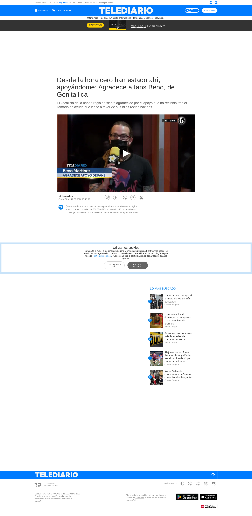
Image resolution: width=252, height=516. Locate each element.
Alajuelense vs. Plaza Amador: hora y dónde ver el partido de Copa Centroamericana (177, 357)
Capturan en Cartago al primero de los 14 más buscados (178, 298)
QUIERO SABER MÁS (114, 265)
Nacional (104, 18)
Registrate (209, 10)
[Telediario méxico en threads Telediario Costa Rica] (205, 483)
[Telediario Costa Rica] (126, 10)
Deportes (148, 18)
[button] (107, 197)
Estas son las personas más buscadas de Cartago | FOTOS (178, 336)
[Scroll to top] (213, 475)
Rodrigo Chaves (106, 3)
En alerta (113, 18)
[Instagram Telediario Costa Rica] (197, 483)
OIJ (73, 3)
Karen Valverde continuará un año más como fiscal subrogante (177, 374)
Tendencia (137, 18)
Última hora (92, 18)
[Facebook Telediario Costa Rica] (181, 483)
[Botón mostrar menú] (42, 10)
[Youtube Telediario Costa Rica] (213, 483)
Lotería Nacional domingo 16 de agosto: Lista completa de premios (177, 319)
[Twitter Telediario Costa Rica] (189, 483)
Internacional (125, 18)
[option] (126, 153)
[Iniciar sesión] (210, 2)
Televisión (158, 18)
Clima (79, 3)
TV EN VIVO (190, 10)
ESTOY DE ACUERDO (137, 265)
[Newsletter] (216, 3)
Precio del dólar (90, 3)
